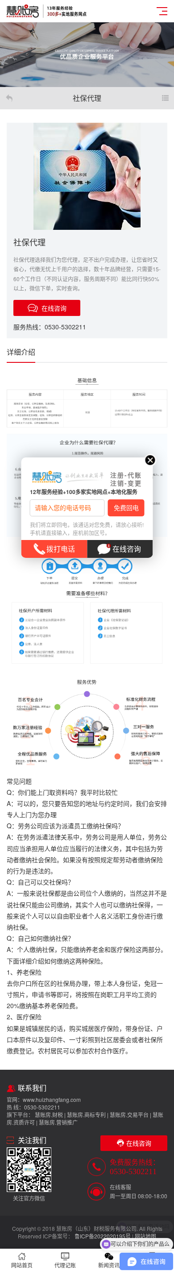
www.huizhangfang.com (52, 1099)
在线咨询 (126, 549)
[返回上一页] (9, 98)
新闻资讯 (109, 1265)
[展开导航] (165, 98)
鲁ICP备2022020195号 (103, 1236)
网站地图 (145, 1236)
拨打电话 (60, 549)
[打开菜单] (162, 11)
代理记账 (65, 1265)
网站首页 (22, 1265)
